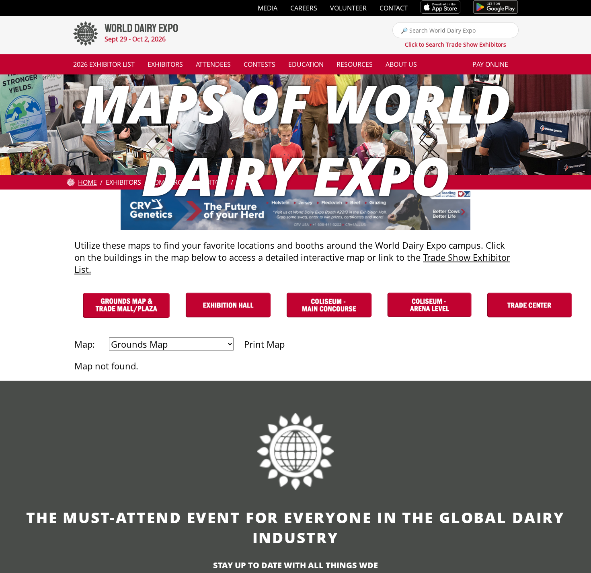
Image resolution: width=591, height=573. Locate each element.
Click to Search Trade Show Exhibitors (455, 44)
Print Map (264, 344)
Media (267, 8)
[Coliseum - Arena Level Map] (429, 320)
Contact (394, 8)
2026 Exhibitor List (104, 64)
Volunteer (348, 8)
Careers (303, 8)
